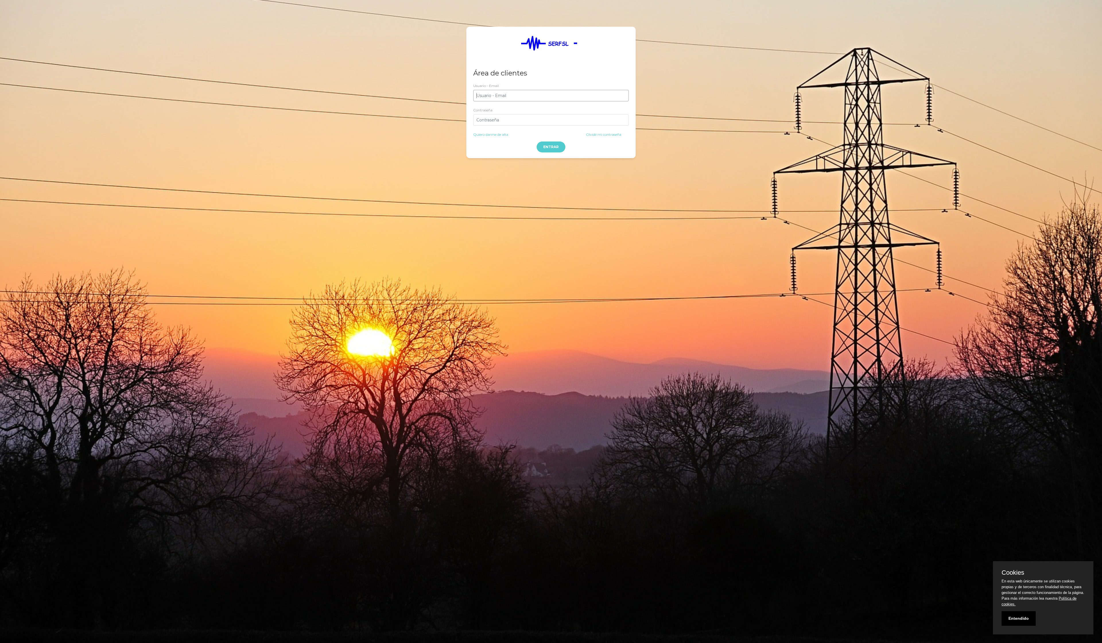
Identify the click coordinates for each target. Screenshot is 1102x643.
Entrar (551, 147)
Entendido (1018, 618)
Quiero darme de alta (490, 134)
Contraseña (482, 110)
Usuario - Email (486, 86)
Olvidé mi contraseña (603, 134)
